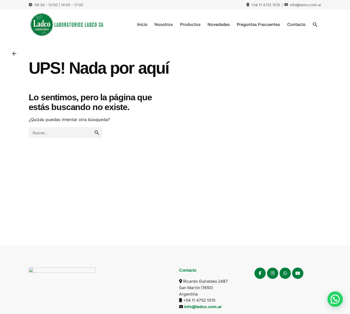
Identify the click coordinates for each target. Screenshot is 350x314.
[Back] (14, 53)
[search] (96, 132)
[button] (335, 299)
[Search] (315, 24)
